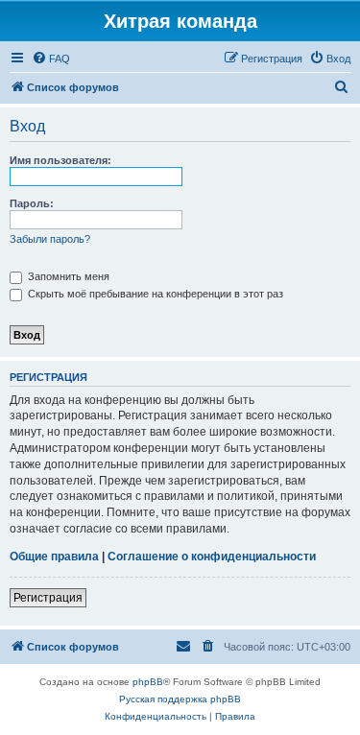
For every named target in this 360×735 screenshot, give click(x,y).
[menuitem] (51, 58)
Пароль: (32, 203)
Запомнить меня (67, 276)
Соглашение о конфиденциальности (212, 556)
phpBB (147, 681)
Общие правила (54, 556)
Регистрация (48, 598)
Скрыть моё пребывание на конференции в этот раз (154, 293)
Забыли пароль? (50, 239)
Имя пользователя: (60, 160)
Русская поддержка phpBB (180, 699)
